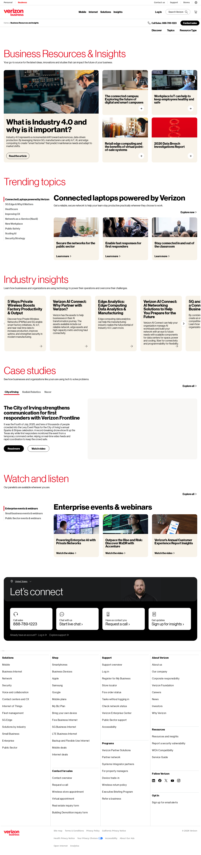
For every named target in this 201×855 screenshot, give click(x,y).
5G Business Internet (64, 726)
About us (157, 664)
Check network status (114, 706)
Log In (158, 12)
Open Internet (61, 846)
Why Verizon (159, 712)
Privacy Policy (93, 831)
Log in (41, 634)
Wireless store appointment (68, 791)
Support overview (112, 664)
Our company (159, 671)
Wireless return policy (114, 784)
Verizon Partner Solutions (116, 750)
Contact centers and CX (15, 699)
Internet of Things (12, 706)
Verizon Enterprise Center (117, 712)
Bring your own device (64, 712)
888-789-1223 (25, 624)
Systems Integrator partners (118, 763)
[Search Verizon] (178, 12)
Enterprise (8, 740)
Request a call (117, 624)
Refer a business (111, 798)
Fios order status (111, 692)
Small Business (10, 733)
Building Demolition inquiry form (70, 812)
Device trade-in (111, 777)
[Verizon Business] (14, 12)
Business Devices (62, 671)
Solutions (105, 11)
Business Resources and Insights (25, 23)
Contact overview (62, 777)
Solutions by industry (14, 726)
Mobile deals (59, 747)
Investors (157, 706)
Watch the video (65, 553)
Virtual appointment (63, 798)
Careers (156, 692)
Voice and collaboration (15, 692)
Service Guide (160, 757)
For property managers (115, 770)
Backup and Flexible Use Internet (71, 740)
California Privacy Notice (114, 831)
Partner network (111, 757)
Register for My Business (116, 678)
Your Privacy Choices (87, 838)
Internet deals (60, 754)
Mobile (82, 11)
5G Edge (7, 719)
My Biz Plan (58, 706)
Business (22, 2)
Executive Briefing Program (117, 791)
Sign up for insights (167, 624)
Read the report (192, 155)
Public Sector (9, 747)
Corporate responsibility (165, 678)
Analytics (74, 846)
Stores (186, 2)
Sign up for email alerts (165, 802)
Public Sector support (114, 719)
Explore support (57, 634)
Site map (58, 831)
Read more (14, 448)
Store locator (109, 685)
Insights (118, 11)
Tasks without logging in (115, 699)
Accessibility (109, 726)
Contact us (159, 2)
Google (56, 692)
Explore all (188, 385)
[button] (196, 2)
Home (6, 23)
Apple (55, 678)
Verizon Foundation (163, 685)
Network (7, 678)
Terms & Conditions (74, 831)
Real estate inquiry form (65, 805)
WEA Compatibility (162, 750)
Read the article (18, 155)
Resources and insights (165, 736)
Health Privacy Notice (64, 838)
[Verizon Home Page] (11, 833)
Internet (93, 11)
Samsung (57, 685)
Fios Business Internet (64, 719)
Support (174, 2)
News (155, 699)
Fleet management (13, 712)
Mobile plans (59, 699)
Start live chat (70, 624)
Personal (8, 2)
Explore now (187, 212)
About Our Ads (127, 838)
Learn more (62, 256)
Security (7, 685)
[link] (4, 323)
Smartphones (60, 664)
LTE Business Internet (64, 733)
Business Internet (12, 671)
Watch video (38, 448)
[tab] (27, 199)
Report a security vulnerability (168, 743)
